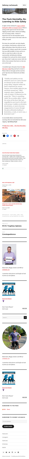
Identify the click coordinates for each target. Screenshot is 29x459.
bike (22, 214)
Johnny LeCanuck (10, 5)
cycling (11, 216)
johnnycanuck (5, 214)
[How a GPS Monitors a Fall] (13, 174)
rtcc (20, 216)
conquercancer (5, 216)
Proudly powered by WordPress (18, 456)
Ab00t (4, 447)
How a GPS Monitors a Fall (8, 182)
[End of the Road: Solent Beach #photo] (13, 159)
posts (18, 214)
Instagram (5, 437)
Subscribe (8, 426)
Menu (24, 5)
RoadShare (15, 216)
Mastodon (5, 433)
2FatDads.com (6, 269)
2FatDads (5, 444)
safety (22, 216)
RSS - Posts (6, 409)
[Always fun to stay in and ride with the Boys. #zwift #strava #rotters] (13, 195)
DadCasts (5, 440)
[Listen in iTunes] (14, 289)
